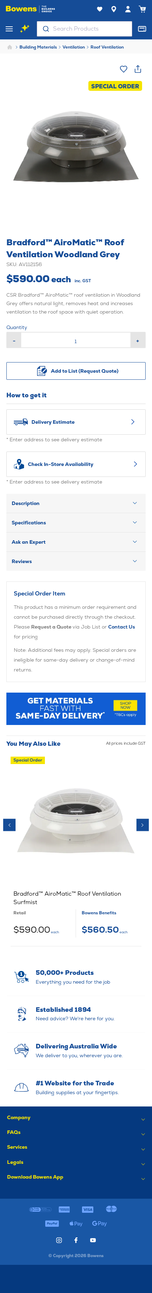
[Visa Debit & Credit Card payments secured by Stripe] (88, 1209)
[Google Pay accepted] (100, 1224)
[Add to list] (123, 69)
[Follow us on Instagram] (59, 1240)
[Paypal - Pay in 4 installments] (52, 1224)
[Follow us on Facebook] (76, 1240)
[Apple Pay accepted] (76, 1224)
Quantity (16, 327)
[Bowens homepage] (30, 9)
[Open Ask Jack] (24, 29)
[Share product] (138, 69)
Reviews (22, 561)
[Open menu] (9, 28)
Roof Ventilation (107, 47)
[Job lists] (99, 9)
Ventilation (74, 47)
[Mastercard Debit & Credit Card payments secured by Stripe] (111, 1209)
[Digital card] (142, 29)
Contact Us (121, 627)
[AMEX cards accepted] (64, 1209)
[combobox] (84, 29)
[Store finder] (114, 9)
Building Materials (38, 47)
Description (26, 503)
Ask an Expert (29, 542)
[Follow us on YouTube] (93, 1240)
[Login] (128, 9)
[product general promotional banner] (76, 709)
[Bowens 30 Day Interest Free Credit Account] (40, 1209)
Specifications (29, 522)
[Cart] (142, 9)
